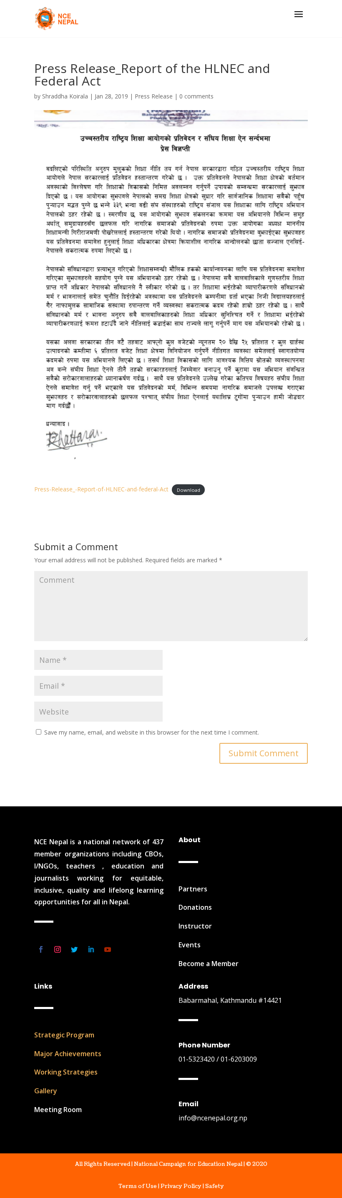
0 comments (196, 96)
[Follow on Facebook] (41, 949)
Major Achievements (67, 1053)
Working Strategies (66, 1072)
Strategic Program (64, 1034)
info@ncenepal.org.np (213, 1117)
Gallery (45, 1090)
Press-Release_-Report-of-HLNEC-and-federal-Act (101, 489)
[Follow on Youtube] (107, 949)
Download (188, 489)
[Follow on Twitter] (74, 949)
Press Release (154, 96)
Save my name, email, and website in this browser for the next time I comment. (151, 732)
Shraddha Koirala (65, 96)
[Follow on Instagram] (57, 949)
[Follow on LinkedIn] (91, 949)
